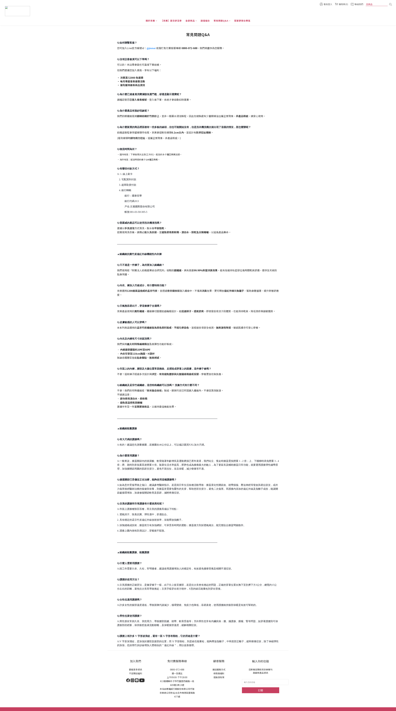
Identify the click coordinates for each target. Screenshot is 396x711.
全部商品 (190, 20)
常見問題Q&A (221, 20)
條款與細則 (218, 673)
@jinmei (151, 48)
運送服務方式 (218, 669)
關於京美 (150, 20)
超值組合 (205, 20)
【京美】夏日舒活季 (171, 20)
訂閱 (260, 690)
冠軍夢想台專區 (242, 20)
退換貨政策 (218, 677)
